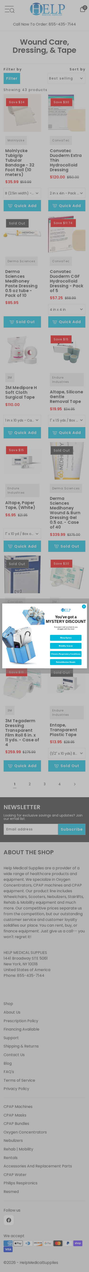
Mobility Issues (66, 646)
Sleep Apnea (65, 638)
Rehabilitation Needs (65, 662)
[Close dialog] (84, 607)
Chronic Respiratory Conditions (65, 654)
